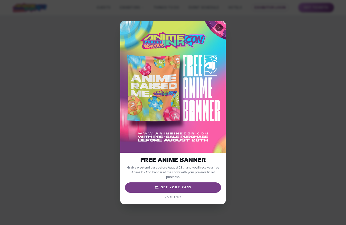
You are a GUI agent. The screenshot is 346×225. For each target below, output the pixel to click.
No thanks (173, 197)
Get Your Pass (176, 187)
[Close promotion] (219, 27)
